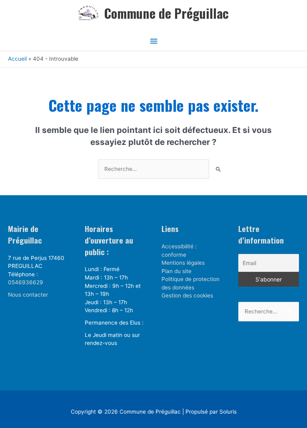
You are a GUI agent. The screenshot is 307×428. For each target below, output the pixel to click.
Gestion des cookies (187, 295)
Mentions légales (183, 263)
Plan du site (176, 271)
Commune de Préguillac (166, 13)
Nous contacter (28, 294)
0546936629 (25, 282)
